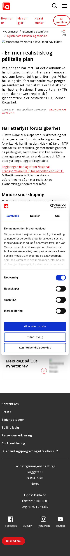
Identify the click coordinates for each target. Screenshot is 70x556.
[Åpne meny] (64, 6)
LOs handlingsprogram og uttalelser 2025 (30, 451)
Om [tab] (57, 215)
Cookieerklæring (13, 443)
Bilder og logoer (13, 420)
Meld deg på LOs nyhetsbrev (22, 363)
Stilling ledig (10, 427)
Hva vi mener (10, 31)
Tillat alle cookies (35, 326)
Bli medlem (61, 20)
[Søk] (54, 6)
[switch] (61, 288)
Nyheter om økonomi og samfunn (27, 36)
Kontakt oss (10, 404)
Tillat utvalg (35, 337)
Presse (6, 412)
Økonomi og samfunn (35, 31)
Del (64, 34)
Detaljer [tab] (35, 215)
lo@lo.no (40, 495)
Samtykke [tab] (12, 215)
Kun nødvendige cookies (35, 347)
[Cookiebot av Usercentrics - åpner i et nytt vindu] (50, 206)
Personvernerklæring (17, 435)
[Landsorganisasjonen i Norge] (6, 6)
